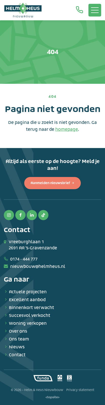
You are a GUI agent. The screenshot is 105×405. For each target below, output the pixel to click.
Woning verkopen (28, 323)
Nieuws (17, 347)
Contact (17, 354)
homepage (66, 129)
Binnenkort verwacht (31, 307)
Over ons (18, 331)
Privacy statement (80, 390)
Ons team (19, 339)
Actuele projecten (28, 291)
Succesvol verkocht (29, 315)
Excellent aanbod (27, 299)
